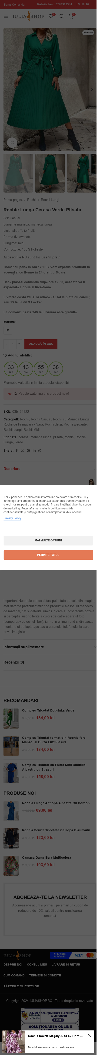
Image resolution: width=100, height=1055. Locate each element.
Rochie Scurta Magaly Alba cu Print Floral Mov (55, 1036)
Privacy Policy (12, 518)
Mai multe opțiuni (48, 540)
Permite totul (48, 555)
